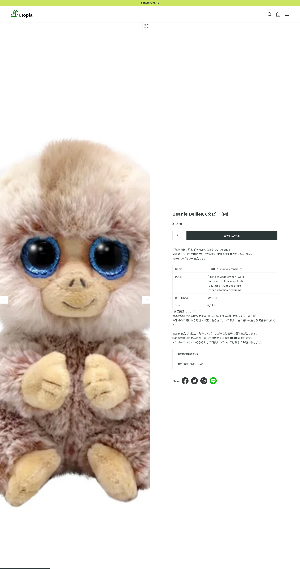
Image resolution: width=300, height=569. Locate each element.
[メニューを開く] (287, 14)
